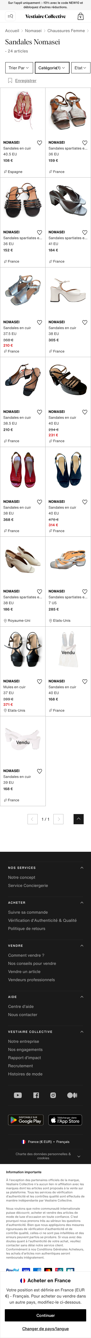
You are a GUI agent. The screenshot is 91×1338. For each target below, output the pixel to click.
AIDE (12, 997)
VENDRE (15, 946)
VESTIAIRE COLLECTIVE (30, 1032)
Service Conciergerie (28, 885)
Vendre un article (24, 971)
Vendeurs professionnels (31, 980)
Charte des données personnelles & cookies (43, 1156)
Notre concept (21, 877)
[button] (80, 16)
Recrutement (20, 1066)
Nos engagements (25, 1049)
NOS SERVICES (22, 868)
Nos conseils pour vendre (32, 963)
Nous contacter (22, 1014)
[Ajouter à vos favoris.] (39, 143)
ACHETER (17, 903)
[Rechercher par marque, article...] (10, 16)
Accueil (12, 31)
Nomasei (33, 31)
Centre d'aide (21, 1006)
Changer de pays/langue (45, 1329)
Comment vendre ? (26, 955)
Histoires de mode (25, 1074)
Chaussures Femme (66, 31)
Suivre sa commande (28, 912)
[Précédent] (33, 819)
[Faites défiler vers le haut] (79, 819)
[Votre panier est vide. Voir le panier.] (80, 16)
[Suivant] (58, 819)
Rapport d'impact (24, 1058)
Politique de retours (26, 928)
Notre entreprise (23, 1041)
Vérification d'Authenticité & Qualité (42, 920)
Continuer (45, 1315)
